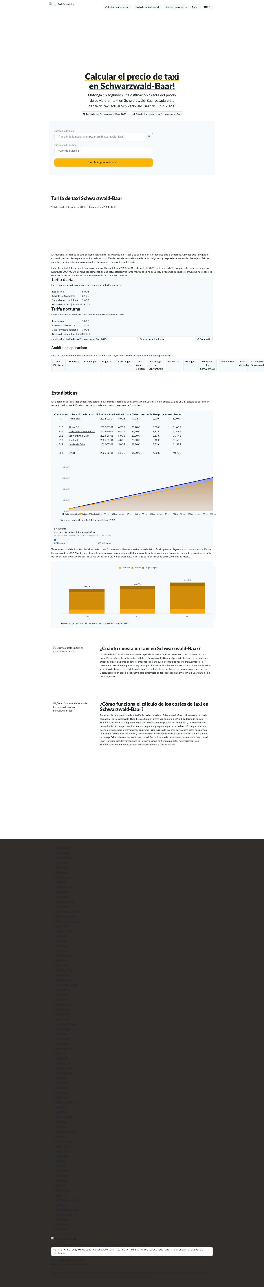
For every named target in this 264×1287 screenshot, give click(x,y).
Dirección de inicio (64, 131)
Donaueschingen (140, 365)
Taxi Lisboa (61, 1034)
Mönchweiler (227, 361)
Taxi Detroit (61, 946)
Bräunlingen (90, 361)
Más (194, 7)
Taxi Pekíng (61, 1112)
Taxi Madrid (61, 1058)
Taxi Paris (60, 1107)
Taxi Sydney (61, 1175)
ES (209, 7)
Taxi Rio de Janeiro (65, 1131)
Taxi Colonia (62, 926)
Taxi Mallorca (62, 1063)
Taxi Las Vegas (63, 1029)
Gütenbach (174, 361)
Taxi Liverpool (62, 1038)
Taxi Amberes (62, 853)
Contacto (69, 1264)
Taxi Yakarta (61, 1219)
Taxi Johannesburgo (66, 1024)
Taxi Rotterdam (63, 1141)
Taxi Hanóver (62, 999)
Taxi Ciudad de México (67, 911)
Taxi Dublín (61, 965)
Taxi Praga (60, 1122)
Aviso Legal (57, 1264)
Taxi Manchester (64, 1068)
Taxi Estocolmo (63, 980)
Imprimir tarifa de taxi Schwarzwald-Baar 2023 (81, 339)
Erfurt (72, 453)
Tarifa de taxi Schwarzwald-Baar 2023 (105, 114)
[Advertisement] (132, 36)
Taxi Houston (62, 1009)
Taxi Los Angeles (64, 1048)
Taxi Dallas (61, 936)
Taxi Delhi (60, 941)
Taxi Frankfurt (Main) (66, 985)
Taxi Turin (60, 1195)
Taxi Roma (60, 1136)
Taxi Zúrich (61, 1229)
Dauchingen (124, 361)
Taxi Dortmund (63, 955)
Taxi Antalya (61, 867)
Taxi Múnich (62, 1097)
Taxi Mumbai (62, 1092)
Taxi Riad (60, 1126)
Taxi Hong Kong (63, 1004)
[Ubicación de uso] (149, 137)
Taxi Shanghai (62, 1170)
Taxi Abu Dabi (62, 848)
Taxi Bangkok (62, 872)
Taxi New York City (65, 1102)
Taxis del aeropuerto (176, 7)
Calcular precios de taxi (117, 7)
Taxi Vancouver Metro (67, 1200)
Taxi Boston (61, 892)
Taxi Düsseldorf (63, 970)
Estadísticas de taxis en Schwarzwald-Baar (158, 114)
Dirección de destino (65, 145)
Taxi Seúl (60, 1161)
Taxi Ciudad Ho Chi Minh (68, 921)
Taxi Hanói (61, 994)
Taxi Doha (60, 950)
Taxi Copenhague (64, 931)
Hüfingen (190, 361)
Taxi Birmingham (64, 887)
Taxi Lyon (60, 1053)
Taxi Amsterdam (64, 858)
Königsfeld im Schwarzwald (207, 365)
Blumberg (74, 361)
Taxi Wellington (63, 1214)
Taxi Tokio (60, 1185)
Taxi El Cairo (62, 975)
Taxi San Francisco (65, 1146)
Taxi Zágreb (61, 1224)
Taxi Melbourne (63, 1073)
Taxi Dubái (61, 960)
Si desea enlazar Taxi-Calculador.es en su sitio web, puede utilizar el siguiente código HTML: (100, 1245)
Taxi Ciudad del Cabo (66, 916)
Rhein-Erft (74, 427)
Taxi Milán (60, 1082)
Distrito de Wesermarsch (82, 431)
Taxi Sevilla (61, 1166)
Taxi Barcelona (63, 877)
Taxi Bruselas (62, 897)
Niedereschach (243, 363)
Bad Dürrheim (58, 363)
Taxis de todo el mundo (148, 7)
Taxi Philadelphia (64, 1117)
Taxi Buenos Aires (64, 902)
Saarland (73, 440)
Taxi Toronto (62, 1190)
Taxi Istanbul (62, 1014)
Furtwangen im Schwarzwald (156, 365)
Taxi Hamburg (62, 990)
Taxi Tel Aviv (61, 1180)
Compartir (205, 339)
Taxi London (61, 1043)
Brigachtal (107, 361)
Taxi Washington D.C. (67, 1210)
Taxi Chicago (62, 906)
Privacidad (80, 1264)
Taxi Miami (61, 1078)
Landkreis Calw (77, 444)
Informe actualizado (153, 339)
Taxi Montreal (62, 1087)
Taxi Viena (60, 1205)
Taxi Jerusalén (62, 1019)
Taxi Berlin (61, 882)
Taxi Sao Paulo (63, 1151)
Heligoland (74, 418)
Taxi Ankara (61, 862)
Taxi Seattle (61, 1156)
